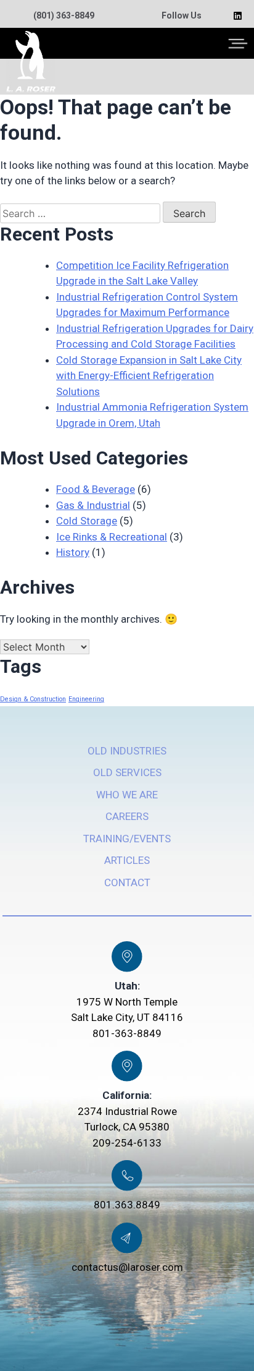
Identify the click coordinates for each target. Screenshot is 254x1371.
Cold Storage (86, 521)
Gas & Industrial (93, 505)
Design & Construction (33, 699)
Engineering (86, 699)
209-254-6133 (127, 1143)
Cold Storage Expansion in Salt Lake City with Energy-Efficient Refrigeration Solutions (149, 376)
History (72, 552)
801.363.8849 (127, 1204)
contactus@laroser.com (127, 1267)
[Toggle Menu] (238, 43)
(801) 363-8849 (63, 15)
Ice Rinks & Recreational (111, 537)
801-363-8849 (127, 1033)
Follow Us (182, 15)
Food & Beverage (95, 489)
